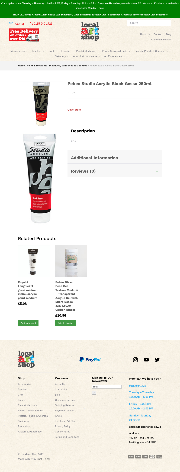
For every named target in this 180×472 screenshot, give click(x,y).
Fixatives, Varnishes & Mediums (68, 65)
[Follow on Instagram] (135, 360)
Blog (168, 34)
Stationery (60, 56)
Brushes (36, 51)
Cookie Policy (62, 431)
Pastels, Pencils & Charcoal (150, 51)
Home (21, 65)
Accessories (18, 51)
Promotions (24, 426)
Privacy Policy (62, 426)
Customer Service (161, 39)
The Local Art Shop (65, 421)
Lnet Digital (43, 458)
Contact (158, 34)
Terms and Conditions (67, 437)
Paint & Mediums (85, 51)
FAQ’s (58, 416)
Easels (65, 51)
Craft (51, 51)
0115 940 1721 (41, 23)
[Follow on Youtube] (146, 360)
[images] (40, 227)
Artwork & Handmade (85, 56)
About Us (145, 34)
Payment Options (64, 410)
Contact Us (61, 389)
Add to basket (28, 323)
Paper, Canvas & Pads (114, 51)
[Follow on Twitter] (157, 360)
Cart (19, 23)
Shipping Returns (64, 405)
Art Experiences (113, 56)
